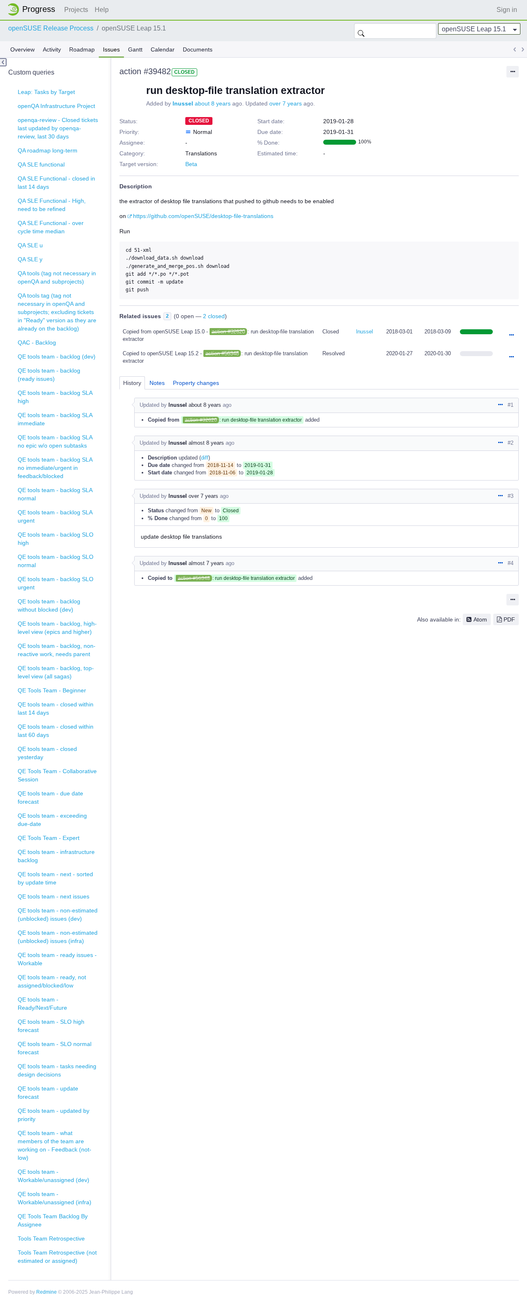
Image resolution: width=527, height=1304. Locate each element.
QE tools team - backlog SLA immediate (55, 419)
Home (34, 9)
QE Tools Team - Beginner (52, 690)
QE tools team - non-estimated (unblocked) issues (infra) (58, 936)
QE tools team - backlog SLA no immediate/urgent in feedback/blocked (55, 467)
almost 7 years (206, 563)
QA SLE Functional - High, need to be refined (52, 204)
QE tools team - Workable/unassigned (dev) (53, 1175)
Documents (197, 49)
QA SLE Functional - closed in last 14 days (56, 182)
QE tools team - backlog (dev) (57, 356)
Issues (111, 49)
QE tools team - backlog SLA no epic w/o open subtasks (55, 441)
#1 (510, 405)
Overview (22, 49)
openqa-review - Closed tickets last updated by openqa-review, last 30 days (58, 128)
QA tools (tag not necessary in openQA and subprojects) (57, 277)
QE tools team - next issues (53, 896)
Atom (480, 619)
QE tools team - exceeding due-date (52, 819)
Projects (76, 9)
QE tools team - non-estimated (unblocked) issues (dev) (58, 914)
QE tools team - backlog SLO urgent (55, 583)
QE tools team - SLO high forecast (51, 1025)
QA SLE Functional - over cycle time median (51, 227)
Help (102, 9)
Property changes (196, 383)
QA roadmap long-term (47, 150)
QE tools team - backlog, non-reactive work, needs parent (57, 650)
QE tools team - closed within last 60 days (55, 730)
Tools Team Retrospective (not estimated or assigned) (57, 1256)
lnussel (183, 103)
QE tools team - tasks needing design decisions (57, 1070)
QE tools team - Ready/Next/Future (42, 1003)
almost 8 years (206, 443)
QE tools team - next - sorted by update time (55, 878)
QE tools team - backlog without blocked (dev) (49, 605)
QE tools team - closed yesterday (47, 753)
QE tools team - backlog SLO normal (55, 560)
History (132, 383)
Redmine (46, 1292)
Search (361, 31)
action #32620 (228, 331)
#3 (510, 496)
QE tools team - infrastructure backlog (56, 856)
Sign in (507, 9)
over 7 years (285, 103)
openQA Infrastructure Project (56, 106)
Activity (52, 49)
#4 (510, 563)
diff (204, 458)
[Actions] (511, 335)
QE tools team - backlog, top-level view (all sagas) (56, 672)
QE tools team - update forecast (48, 1092)
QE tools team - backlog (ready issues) (49, 374)
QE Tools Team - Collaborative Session (57, 775)
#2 (510, 443)
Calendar (163, 49)
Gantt (135, 49)
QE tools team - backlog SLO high (55, 538)
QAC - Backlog (37, 342)
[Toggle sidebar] (3, 62)
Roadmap (82, 49)
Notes (157, 383)
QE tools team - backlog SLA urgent (55, 516)
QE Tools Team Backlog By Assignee (53, 1220)
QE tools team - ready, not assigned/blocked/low (52, 981)
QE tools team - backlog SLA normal (55, 494)
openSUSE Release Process (50, 28)
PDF (509, 619)
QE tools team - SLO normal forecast (54, 1048)
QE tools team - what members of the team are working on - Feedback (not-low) (54, 1145)
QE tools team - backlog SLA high (55, 396)
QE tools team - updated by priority (53, 1114)
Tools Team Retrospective (51, 1238)
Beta (191, 164)
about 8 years (213, 103)
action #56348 (222, 353)
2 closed (214, 316)
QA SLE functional (41, 164)
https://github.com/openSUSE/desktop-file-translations (203, 216)
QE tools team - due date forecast (50, 797)
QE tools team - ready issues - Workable (57, 959)
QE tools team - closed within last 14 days (55, 708)
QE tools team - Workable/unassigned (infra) (54, 1198)
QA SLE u (30, 245)
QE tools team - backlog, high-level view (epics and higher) (57, 627)
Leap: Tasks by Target (46, 92)
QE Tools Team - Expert (48, 838)
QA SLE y (30, 259)
